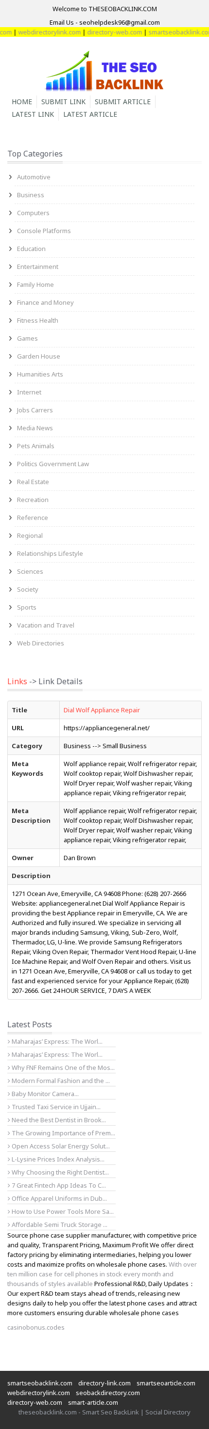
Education (31, 248)
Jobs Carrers (35, 410)
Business (30, 194)
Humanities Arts (40, 374)
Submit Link (63, 101)
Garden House (38, 356)
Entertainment (37, 266)
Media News (35, 428)
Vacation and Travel (45, 625)
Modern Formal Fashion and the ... (60, 1080)
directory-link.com (104, 1383)
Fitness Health (37, 320)
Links (17, 681)
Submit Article (123, 101)
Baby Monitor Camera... (44, 1093)
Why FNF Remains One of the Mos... (62, 1067)
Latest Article (90, 114)
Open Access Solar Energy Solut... (60, 1146)
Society (27, 589)
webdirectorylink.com (43, 32)
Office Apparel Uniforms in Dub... (58, 1198)
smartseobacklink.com (174, 32)
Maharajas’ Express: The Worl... (56, 1041)
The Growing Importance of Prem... (62, 1133)
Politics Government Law (53, 463)
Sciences (30, 571)
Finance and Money (45, 302)
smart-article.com (93, 1402)
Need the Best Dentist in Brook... (58, 1119)
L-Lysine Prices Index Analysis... (57, 1159)
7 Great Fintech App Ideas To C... (58, 1185)
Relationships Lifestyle (50, 553)
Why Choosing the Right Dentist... (59, 1172)
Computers (33, 212)
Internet (29, 392)
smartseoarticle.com (166, 1383)
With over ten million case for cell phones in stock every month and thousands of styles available (102, 1274)
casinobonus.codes (36, 1327)
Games (27, 338)
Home (22, 101)
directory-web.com (108, 32)
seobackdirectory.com (108, 1392)
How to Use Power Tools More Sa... (62, 1211)
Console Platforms (44, 230)
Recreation (33, 499)
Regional (30, 535)
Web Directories (40, 643)
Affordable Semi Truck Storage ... (58, 1224)
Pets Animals (35, 445)
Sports (26, 607)
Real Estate (33, 481)
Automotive (34, 177)
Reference (32, 517)
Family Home (35, 284)
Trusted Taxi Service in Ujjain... (55, 1106)
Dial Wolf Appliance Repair (102, 710)
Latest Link (33, 114)
